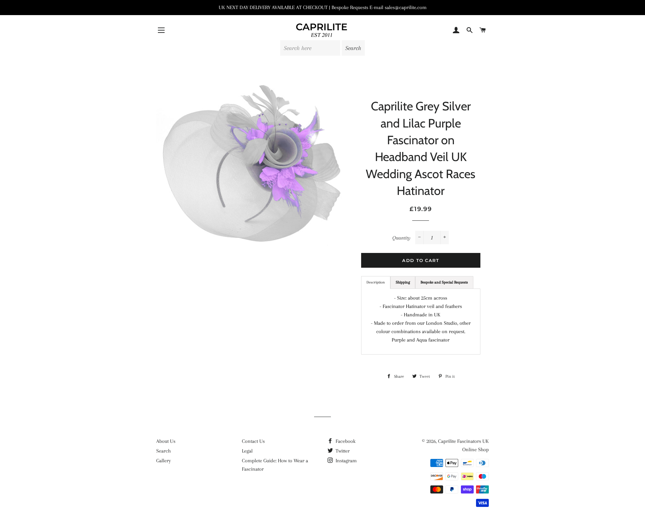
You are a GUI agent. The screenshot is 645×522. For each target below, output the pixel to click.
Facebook (344, 441)
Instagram (345, 461)
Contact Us (253, 441)
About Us (165, 441)
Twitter (342, 451)
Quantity (401, 238)
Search (163, 451)
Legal (247, 451)
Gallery (163, 461)
